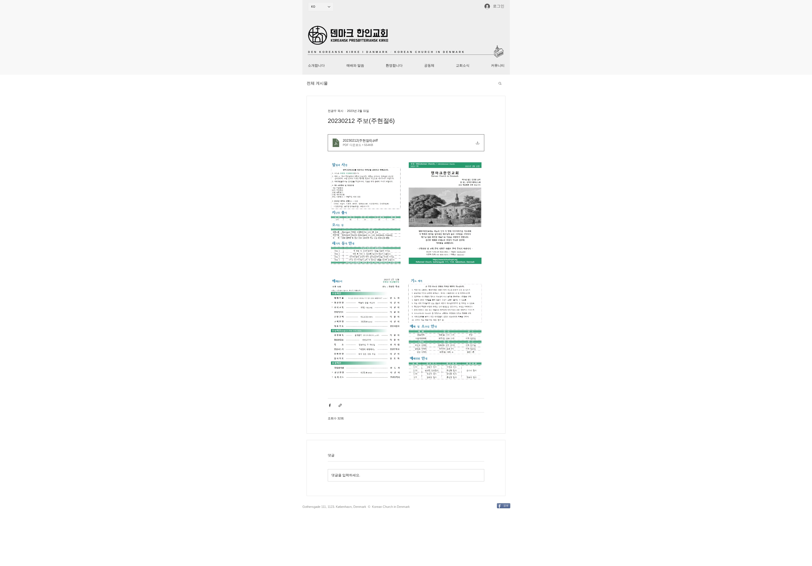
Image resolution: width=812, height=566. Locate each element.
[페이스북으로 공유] (330, 405)
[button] (500, 83)
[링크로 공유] (340, 405)
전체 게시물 (317, 83)
